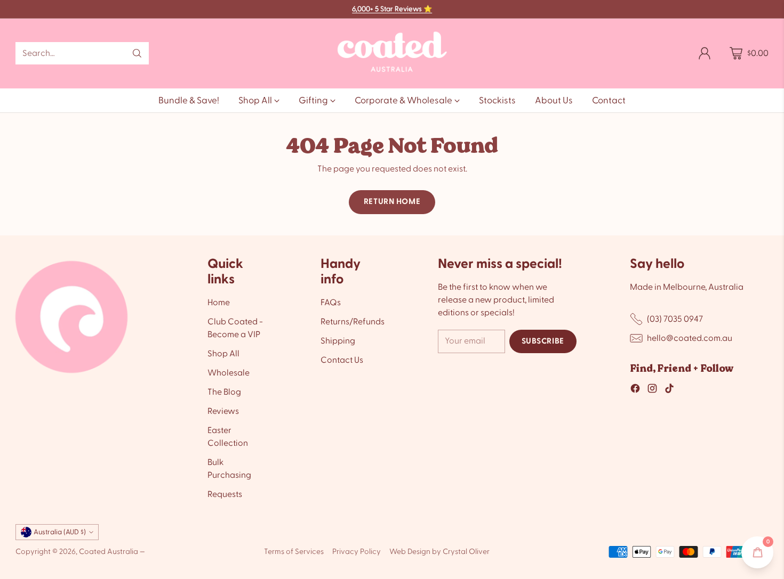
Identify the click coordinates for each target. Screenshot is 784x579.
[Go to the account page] (704, 53)
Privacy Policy (356, 552)
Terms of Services (294, 552)
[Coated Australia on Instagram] (652, 390)
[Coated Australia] (392, 53)
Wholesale (228, 373)
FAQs (331, 302)
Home (218, 302)
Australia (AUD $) (60, 531)
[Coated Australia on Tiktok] (669, 390)
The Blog (224, 392)
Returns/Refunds (353, 321)
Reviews (223, 411)
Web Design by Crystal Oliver (439, 552)
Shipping (338, 341)
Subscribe (543, 341)
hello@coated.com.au (689, 338)
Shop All (223, 353)
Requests (224, 494)
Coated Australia (108, 552)
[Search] (137, 53)
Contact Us (342, 360)
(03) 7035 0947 (675, 319)
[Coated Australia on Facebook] (635, 390)
